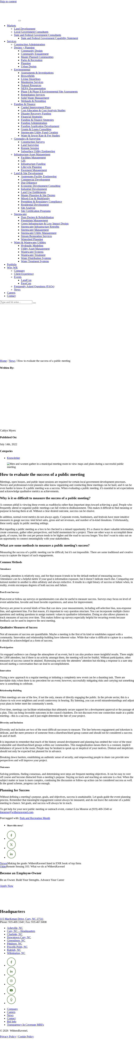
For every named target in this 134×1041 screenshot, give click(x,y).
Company (19, 270)
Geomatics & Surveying (27, 138)
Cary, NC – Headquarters (21, 931)
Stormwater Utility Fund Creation (39, 132)
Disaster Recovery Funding (36, 113)
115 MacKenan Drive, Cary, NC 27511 (21, 918)
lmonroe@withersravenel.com (16, 812)
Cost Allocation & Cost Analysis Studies (43, 110)
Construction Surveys (33, 141)
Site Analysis (28, 207)
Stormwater (20, 214)
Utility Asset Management (35, 248)
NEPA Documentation (33, 88)
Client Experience (24, 273)
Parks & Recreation (31, 60)
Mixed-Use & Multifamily (35, 198)
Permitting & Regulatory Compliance (41, 201)
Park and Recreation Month (35, 818)
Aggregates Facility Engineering (39, 176)
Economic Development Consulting (40, 185)
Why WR (12, 267)
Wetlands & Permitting (33, 101)
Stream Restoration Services (36, 236)
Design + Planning (24, 47)
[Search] (34, 302)
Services (11, 41)
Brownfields (28, 75)
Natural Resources (31, 85)
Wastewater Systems (32, 251)
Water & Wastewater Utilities (30, 242)
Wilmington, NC (16, 953)
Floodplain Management (34, 220)
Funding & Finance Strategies (37, 119)
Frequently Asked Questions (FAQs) (34, 286)
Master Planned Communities (37, 57)
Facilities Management (33, 157)
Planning (26, 63)
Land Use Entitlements (33, 192)
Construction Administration (29, 44)
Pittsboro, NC (14, 943)
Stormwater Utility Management (38, 233)
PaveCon (26, 283)
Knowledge (13, 457)
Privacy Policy (8, 1036)
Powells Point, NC (17, 946)
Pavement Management (34, 170)
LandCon (26, 280)
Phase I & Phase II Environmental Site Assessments (49, 91)
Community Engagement (35, 53)
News (17, 289)
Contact (11, 295)
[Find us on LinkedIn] (11, 974)
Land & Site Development (28, 173)
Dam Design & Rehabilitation (37, 217)
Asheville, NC (15, 927)
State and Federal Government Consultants (37, 35)
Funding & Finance (24, 104)
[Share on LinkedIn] (11, 857)
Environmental (22, 69)
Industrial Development (34, 189)
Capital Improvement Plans (36, 107)
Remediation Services (33, 94)
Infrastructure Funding (33, 163)
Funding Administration (34, 123)
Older (3, 866)
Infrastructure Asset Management (32, 154)
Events (17, 277)
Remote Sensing (30, 148)
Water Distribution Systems (36, 258)
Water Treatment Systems (35, 261)
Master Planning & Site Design (38, 195)
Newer (4, 863)
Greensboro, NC (16, 940)
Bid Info (11, 1021)
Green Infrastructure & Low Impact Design (45, 223)
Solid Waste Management (35, 97)
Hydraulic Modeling (32, 245)
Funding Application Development (40, 126)
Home (3, 360)
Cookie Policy (26, 1036)
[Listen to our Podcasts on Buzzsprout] (11, 1003)
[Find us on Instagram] (11, 984)
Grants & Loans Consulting (36, 129)
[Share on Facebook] (11, 838)
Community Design (32, 50)
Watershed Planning (32, 239)
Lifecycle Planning (31, 167)
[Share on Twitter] (11, 847)
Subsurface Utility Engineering (38, 151)
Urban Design (28, 66)
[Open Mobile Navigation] (19, 20)
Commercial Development (35, 179)
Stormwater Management (35, 229)
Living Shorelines (30, 79)
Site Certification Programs (36, 211)
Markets (11, 25)
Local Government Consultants (31, 31)
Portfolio (12, 264)
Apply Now (6, 885)
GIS (23, 160)
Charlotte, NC (15, 934)
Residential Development (35, 204)
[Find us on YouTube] (11, 993)
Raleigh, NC (14, 949)
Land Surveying (30, 145)
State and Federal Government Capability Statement (49, 38)
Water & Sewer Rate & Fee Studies (40, 135)
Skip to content (8, 1)
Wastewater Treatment (33, 255)
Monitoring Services (32, 82)
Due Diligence (29, 182)
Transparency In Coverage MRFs (25, 1024)
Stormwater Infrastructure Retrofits (40, 226)
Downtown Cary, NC (19, 937)
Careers (11, 292)
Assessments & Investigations (37, 72)
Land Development (24, 28)
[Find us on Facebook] (11, 965)
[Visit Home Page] (8, 19)
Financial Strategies (31, 116)
